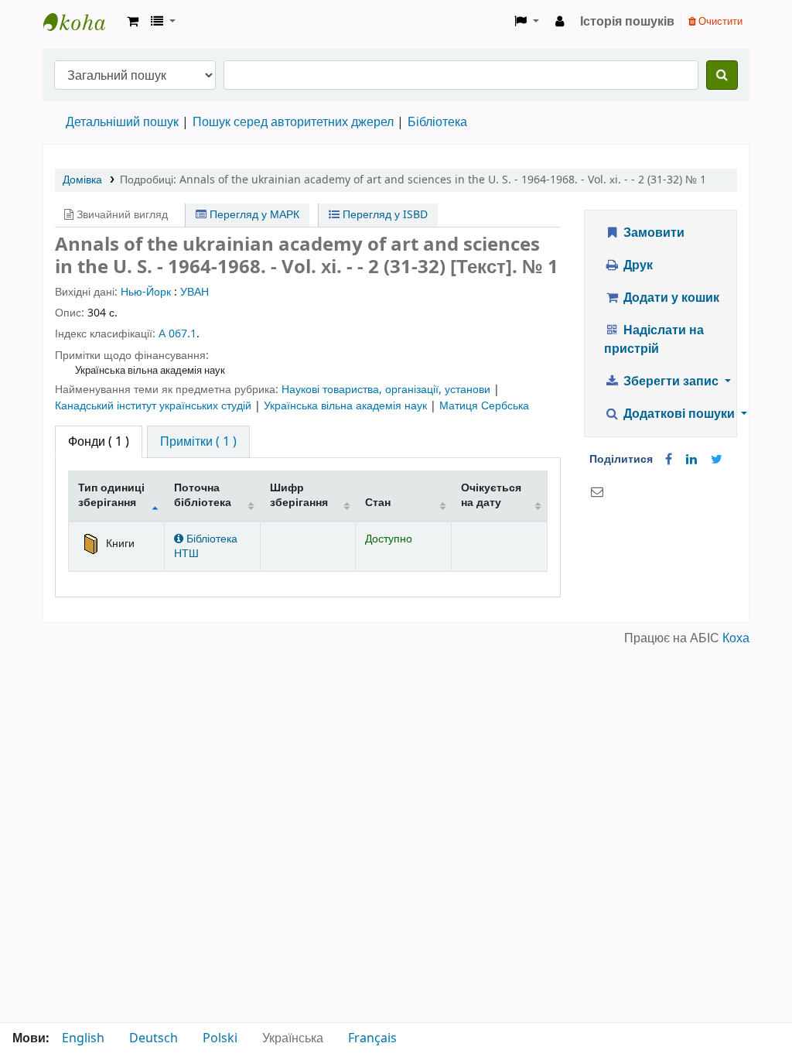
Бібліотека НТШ (205, 546)
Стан (378, 502)
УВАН (194, 292)
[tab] (198, 442)
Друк (636, 265)
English (83, 1038)
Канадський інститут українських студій (154, 406)
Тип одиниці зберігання (111, 495)
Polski (220, 1038)
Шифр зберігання (299, 495)
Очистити (719, 21)
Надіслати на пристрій (654, 339)
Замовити (652, 233)
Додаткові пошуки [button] (679, 414)
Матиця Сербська (484, 406)
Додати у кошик (669, 298)
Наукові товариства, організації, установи (387, 389)
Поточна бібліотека (202, 495)
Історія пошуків (627, 21)
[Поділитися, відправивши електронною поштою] (597, 492)
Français (372, 1038)
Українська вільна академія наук (347, 406)
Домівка (82, 180)
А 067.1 (177, 334)
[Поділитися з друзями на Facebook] (668, 459)
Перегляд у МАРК (253, 215)
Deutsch (153, 1038)
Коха (735, 638)
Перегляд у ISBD (384, 215)
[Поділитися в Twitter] (716, 459)
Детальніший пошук (122, 122)
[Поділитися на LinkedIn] (691, 459)
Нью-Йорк (146, 292)
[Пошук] (722, 75)
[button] (133, 21)
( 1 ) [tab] (98, 442)
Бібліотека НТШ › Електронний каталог (82, 21)
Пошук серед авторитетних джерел (293, 122)
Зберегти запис (671, 381)
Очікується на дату (491, 495)
